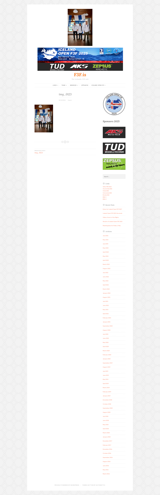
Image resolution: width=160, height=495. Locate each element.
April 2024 (106, 252)
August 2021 (106, 297)
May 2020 (105, 342)
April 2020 (106, 346)
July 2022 (105, 272)
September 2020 (107, 326)
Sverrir (70, 100)
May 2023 (105, 256)
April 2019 (106, 383)
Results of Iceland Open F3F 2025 (112, 221)
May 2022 (105, 281)
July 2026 (105, 235)
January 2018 (106, 437)
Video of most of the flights (111, 217)
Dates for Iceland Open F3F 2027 (112, 209)
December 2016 (107, 449)
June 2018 (106, 420)
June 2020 (106, 338)
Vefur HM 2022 (107, 186)
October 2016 (107, 453)
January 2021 (106, 322)
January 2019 (106, 396)
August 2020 (106, 330)
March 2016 (106, 474)
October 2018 (107, 404)
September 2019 (107, 363)
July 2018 (105, 416)
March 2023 (106, 264)
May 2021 (105, 309)
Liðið (55, 85)
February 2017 (107, 445)
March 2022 (106, 289)
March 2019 (106, 387)
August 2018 (106, 412)
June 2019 (106, 375)
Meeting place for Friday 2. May (112, 225)
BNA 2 (104, 199)
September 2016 (107, 457)
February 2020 (107, 354)
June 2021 (106, 305)
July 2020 (105, 334)
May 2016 (105, 469)
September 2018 (107, 408)
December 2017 (107, 441)
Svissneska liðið (107, 193)
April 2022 (106, 285)
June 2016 (106, 465)
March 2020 (106, 350)
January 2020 (106, 359)
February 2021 (107, 318)
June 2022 (106, 276)
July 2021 (105, 301)
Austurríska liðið (107, 188)
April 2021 (106, 313)
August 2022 (106, 268)
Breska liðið (106, 195)
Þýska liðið (106, 191)
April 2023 (106, 260)
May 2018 (105, 424)
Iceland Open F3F (97, 85)
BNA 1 (104, 197)
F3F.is (80, 74)
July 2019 (105, 371)
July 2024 (105, 244)
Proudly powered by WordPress (67, 485)
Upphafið (84, 85)
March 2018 (106, 432)
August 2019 (106, 367)
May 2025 (105, 239)
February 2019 (107, 391)
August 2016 (106, 461)
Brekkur (73, 85)
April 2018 (106, 428)
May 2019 (105, 379)
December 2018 (107, 400)
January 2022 (106, 293)
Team (63, 85)
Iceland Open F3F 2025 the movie (112, 213)
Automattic (100, 485)
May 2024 (105, 248)
